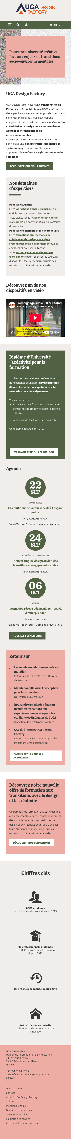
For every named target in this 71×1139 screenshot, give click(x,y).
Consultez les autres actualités (28, 755)
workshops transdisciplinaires (34, 209)
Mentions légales (16, 1105)
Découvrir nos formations (31, 842)
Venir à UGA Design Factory (21, 1097)
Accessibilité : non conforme (22, 1123)
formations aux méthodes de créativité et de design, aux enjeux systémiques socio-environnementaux (32, 239)
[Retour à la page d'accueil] (35, 8)
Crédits (10, 1101)
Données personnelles (19, 1110)
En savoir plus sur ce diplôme (33, 452)
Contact (10, 1092)
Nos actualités (14, 1088)
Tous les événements (27, 635)
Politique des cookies (18, 1118)
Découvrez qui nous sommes (29, 166)
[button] (18, 25)
